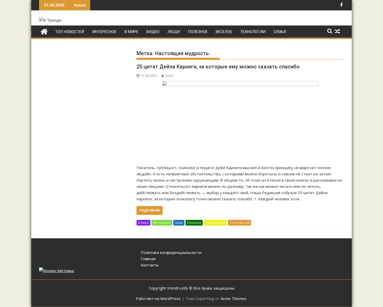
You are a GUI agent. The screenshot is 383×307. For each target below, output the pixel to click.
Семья (280, 31)
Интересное (104, 31)
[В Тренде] (44, 30)
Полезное (198, 31)
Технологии (252, 31)
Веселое (224, 31)
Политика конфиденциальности (171, 252)
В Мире (131, 31)
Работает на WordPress (158, 298)
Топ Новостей (69, 31)
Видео (152, 31)
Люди (174, 31)
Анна (169, 75)
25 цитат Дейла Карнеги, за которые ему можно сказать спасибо (218, 66)
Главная (148, 258)
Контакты (150, 264)
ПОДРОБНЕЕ (149, 210)
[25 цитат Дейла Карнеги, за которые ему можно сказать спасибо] (240, 120)
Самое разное (215, 223)
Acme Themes (233, 298)
